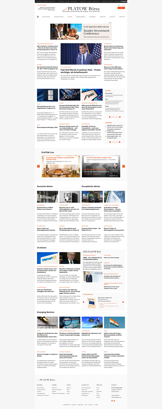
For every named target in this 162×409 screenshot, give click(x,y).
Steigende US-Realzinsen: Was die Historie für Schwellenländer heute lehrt (47, 335)
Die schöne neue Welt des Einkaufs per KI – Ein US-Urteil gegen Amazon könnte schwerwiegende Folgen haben (69, 293)
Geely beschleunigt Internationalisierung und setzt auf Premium (68, 356)
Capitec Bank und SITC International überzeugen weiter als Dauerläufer (90, 356)
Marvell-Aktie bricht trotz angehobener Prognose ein (46, 107)
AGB (86, 404)
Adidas (68, 389)
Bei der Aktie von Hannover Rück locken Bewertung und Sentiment (113, 47)
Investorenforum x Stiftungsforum (85, 394)
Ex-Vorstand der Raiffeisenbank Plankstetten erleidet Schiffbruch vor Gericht (113, 266)
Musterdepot (92, 16)
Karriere (98, 397)
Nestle (68, 391)
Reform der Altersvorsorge (111, 257)
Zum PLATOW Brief (41, 5)
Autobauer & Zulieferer (57, 389)
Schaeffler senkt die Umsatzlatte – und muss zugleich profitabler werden (91, 128)
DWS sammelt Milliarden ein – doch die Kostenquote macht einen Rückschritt (92, 107)
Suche (119, 5)
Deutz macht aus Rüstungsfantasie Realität (46, 229)
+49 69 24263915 (115, 395)
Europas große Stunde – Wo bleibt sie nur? (91, 229)
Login (123, 5)
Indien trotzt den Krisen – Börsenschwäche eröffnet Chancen (113, 335)
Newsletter (102, 16)
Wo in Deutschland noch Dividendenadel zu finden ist (69, 229)
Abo (121, 7)
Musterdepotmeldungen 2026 (47, 127)
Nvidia (68, 393)
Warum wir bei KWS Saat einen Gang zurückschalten (113, 68)
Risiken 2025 (84, 389)
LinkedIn (114, 400)
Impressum (73, 404)
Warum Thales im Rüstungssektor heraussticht (114, 229)
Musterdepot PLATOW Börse (43, 395)
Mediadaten (99, 391)
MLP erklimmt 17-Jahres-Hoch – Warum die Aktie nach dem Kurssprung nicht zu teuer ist (47, 47)
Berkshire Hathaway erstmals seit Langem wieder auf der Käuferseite (69, 270)
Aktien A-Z (69, 387)
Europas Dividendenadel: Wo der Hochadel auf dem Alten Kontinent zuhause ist (69, 107)
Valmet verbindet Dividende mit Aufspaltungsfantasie (91, 208)
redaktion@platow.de (116, 397)
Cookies (96, 404)
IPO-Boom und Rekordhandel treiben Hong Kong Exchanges (69, 334)
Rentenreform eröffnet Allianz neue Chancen (45, 208)
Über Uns (121, 16)
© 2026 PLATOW (66, 404)
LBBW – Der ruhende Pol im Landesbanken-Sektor (92, 258)
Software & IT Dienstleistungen (58, 393)
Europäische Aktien (58, 16)
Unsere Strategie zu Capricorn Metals (47, 355)
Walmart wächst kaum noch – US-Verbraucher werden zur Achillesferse (47, 270)
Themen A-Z (54, 387)
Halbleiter (54, 391)
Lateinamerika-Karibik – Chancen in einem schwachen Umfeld (114, 356)
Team (98, 389)
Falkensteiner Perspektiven (87, 391)
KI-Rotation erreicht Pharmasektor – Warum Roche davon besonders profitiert (112, 210)
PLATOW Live (112, 16)
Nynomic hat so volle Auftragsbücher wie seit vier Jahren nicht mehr (69, 209)
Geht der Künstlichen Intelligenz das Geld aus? (45, 290)
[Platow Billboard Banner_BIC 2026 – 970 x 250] (81, 32)
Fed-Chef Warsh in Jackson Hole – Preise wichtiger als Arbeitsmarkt (81, 71)
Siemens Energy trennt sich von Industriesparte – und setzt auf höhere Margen (68, 128)
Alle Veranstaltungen (86, 387)
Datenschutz (80, 404)
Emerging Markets (80, 16)
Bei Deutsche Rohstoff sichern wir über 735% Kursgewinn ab (47, 68)
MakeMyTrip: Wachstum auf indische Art (91, 334)
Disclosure (91, 404)
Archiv (98, 387)
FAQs (98, 393)
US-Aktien (70, 16)
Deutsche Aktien (46, 16)
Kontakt (98, 395)
